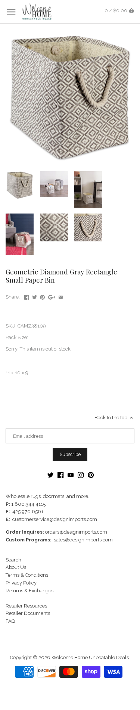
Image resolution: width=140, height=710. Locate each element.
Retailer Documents (28, 613)
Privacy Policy (21, 583)
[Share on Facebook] (26, 296)
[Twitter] (50, 475)
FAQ (10, 621)
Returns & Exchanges (29, 590)
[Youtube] (71, 475)
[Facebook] (60, 475)
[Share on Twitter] (34, 296)
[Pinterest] (91, 475)
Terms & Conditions (27, 575)
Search (13, 560)
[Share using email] (60, 296)
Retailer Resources (26, 606)
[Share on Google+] (52, 296)
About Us (16, 567)
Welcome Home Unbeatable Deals (90, 657)
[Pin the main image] (42, 296)
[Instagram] (81, 475)
